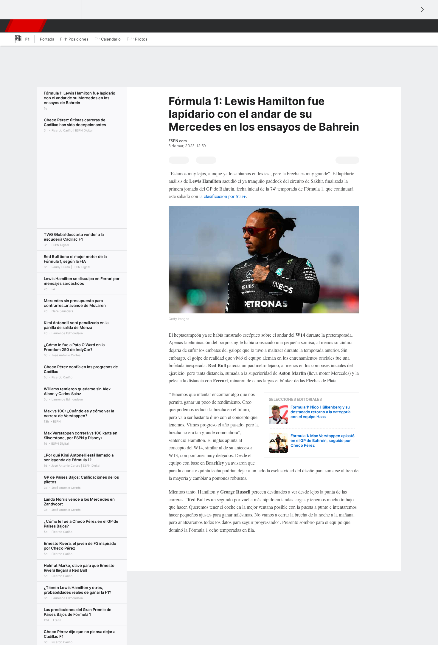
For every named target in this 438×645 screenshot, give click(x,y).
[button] (408, 26)
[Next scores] (422, 9)
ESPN (26, 26)
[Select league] (28, 9)
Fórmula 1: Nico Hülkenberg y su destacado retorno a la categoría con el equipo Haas (320, 412)
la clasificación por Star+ (222, 196)
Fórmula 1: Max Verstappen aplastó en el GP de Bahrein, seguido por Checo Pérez (323, 440)
